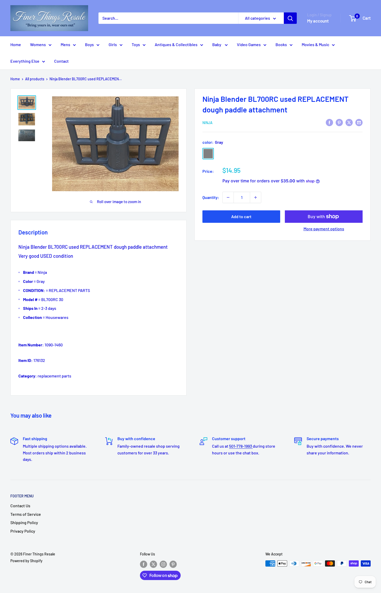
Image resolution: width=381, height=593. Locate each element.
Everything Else (24, 61)
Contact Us (20, 505)
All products (34, 79)
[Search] (290, 18)
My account (318, 20)
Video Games (249, 44)
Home (15, 44)
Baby (217, 44)
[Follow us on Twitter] (153, 564)
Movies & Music (315, 44)
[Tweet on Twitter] (349, 122)
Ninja (207, 122)
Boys (89, 44)
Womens (38, 44)
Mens (65, 44)
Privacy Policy (22, 530)
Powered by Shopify (26, 561)
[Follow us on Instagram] (163, 564)
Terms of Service (25, 514)
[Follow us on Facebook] (143, 564)
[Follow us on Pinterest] (173, 564)
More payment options (324, 228)
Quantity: (210, 197)
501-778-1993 (241, 446)
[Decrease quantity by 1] (228, 197)
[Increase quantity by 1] (255, 197)
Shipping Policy (24, 522)
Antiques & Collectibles (176, 44)
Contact (61, 61)
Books (281, 44)
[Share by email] (359, 122)
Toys (136, 44)
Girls (113, 44)
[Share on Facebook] (329, 122)
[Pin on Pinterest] (339, 122)
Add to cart (241, 216)
